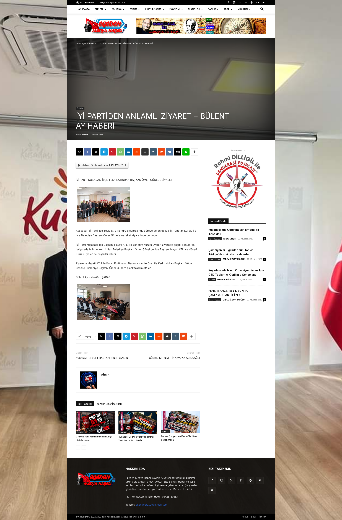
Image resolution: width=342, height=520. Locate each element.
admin (85, 134)
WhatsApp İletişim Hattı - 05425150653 (154, 496)
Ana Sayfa (81, 43)
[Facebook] (228, 2)
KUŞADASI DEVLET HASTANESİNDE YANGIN (102, 358)
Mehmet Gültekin (226, 279)
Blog (253, 516)
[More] (194, 152)
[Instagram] (234, 2)
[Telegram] (104, 152)
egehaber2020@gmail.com (151, 504)
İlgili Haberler (85, 403)
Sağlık (212, 9)
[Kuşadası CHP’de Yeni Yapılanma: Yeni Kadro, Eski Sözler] (137, 422)
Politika (116, 9)
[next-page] (84, 447)
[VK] (169, 152)
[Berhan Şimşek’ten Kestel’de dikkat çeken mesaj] (180, 422)
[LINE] (186, 152)
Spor (227, 9)
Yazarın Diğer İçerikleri (109, 403)
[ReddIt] (136, 152)
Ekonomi (174, 9)
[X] (240, 2)
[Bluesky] (263, 2)
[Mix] (161, 152)
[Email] (79, 152)
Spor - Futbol (214, 259)
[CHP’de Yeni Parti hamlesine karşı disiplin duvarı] (95, 422)
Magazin (243, 9)
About (245, 516)
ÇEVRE (212, 279)
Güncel (99, 9)
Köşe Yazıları (215, 239)
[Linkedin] (128, 152)
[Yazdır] (145, 152)
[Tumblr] (153, 152)
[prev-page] (78, 447)
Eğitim (133, 9)
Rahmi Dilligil (229, 238)
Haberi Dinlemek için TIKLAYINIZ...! (104, 165)
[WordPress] (251, 2)
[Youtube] (257, 2)
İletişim (262, 516)
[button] (262, 9)
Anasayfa (84, 9)
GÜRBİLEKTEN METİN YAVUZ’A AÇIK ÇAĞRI (174, 358)
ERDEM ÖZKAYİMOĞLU (234, 259)
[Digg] (177, 152)
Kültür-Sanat (153, 9)
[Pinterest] (112, 152)
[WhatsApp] (245, 2)
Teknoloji (194, 9)
